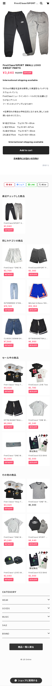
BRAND (5, 634)
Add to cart (26, 150)
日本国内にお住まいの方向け (26, 158)
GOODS (6, 608)
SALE (4, 625)
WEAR (5, 600)
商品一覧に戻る (26, 647)
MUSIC (5, 617)
